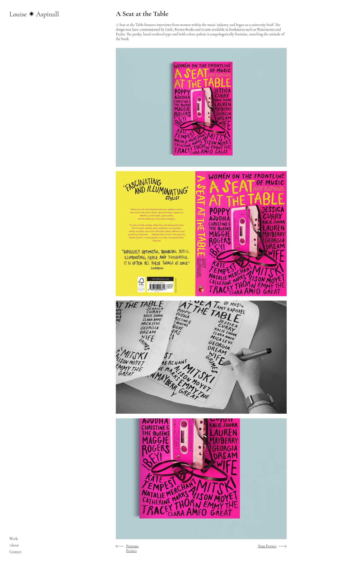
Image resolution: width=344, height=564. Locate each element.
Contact (15, 551)
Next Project (267, 546)
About (14, 545)
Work (13, 538)
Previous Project (132, 548)
